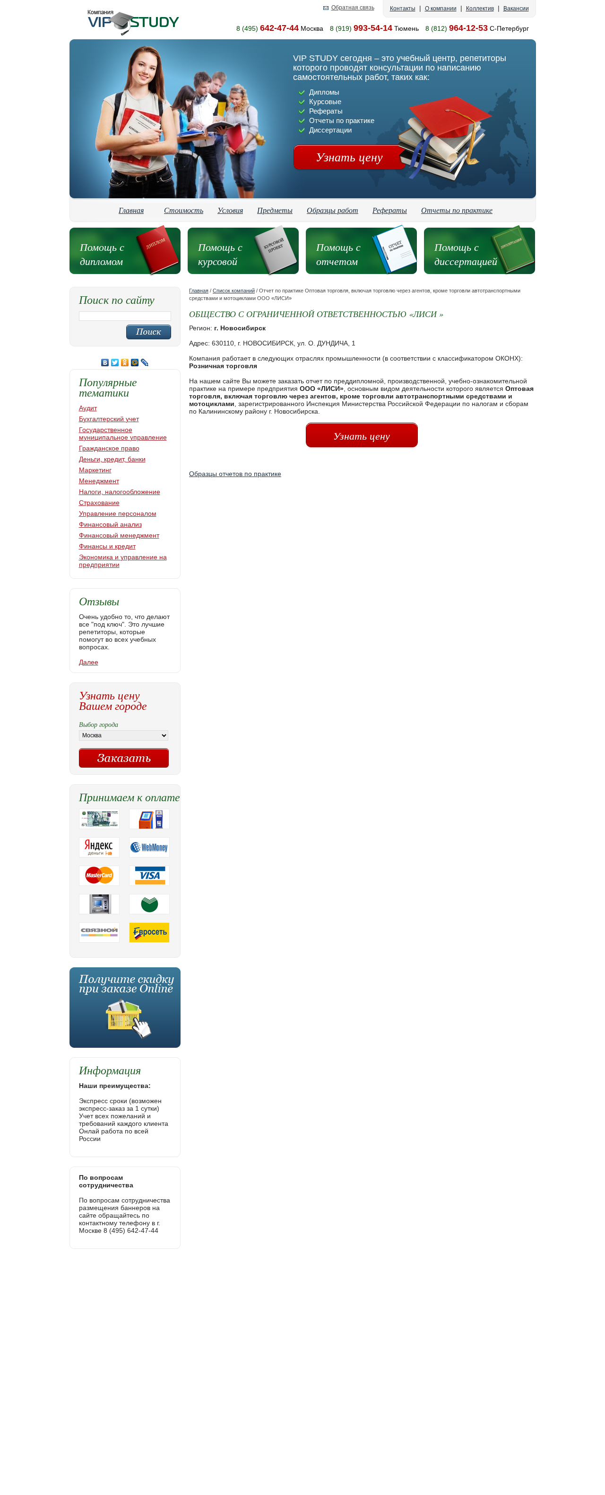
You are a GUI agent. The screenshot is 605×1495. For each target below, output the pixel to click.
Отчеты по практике (457, 210)
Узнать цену (349, 156)
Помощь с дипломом (102, 253)
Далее (88, 662)
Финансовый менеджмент (119, 535)
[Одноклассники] (125, 362)
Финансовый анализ (110, 524)
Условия (230, 210)
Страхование (99, 502)
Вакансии (516, 8)
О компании (441, 8)
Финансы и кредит (107, 546)
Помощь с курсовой (220, 253)
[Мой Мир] (135, 362)
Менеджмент (99, 481)
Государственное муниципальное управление (123, 433)
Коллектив (480, 8)
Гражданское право (109, 448)
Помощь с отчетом (338, 253)
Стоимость (183, 210)
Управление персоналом (117, 513)
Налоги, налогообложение (119, 491)
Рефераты (389, 210)
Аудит (88, 408)
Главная (131, 210)
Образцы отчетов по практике (235, 474)
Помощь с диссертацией (465, 253)
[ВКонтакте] (105, 362)
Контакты (402, 8)
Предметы (275, 210)
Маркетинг (95, 470)
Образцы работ (332, 210)
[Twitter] (115, 362)
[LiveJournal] (145, 362)
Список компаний (234, 290)
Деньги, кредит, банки (112, 459)
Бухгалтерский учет (109, 419)
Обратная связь (352, 8)
